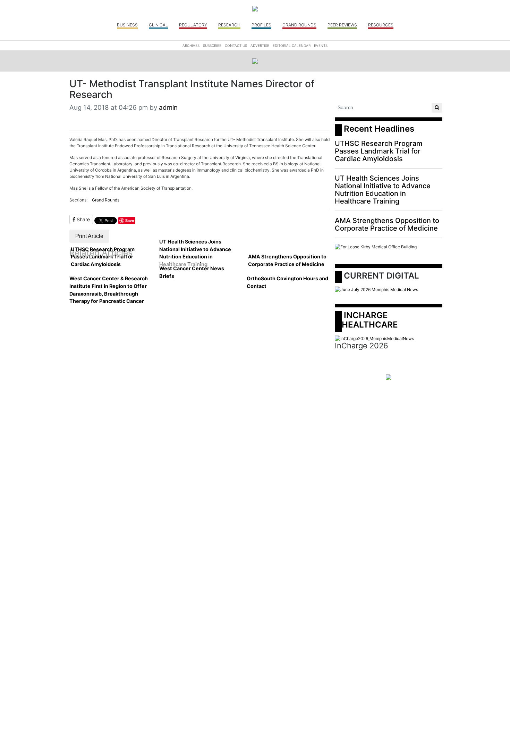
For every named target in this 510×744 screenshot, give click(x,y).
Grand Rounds (299, 24)
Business (127, 24)
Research (229, 24)
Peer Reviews (342, 24)
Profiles (261, 24)
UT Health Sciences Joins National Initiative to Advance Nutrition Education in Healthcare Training (195, 253)
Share (82, 219)
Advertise (259, 45)
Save (129, 220)
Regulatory (193, 24)
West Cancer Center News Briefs (191, 272)
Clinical (158, 24)
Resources (380, 24)
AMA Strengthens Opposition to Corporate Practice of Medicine (287, 260)
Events (321, 45)
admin (168, 107)
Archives (190, 45)
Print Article (89, 236)
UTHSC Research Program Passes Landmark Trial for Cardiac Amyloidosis (103, 256)
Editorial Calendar (292, 45)
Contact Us (236, 45)
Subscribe (212, 45)
